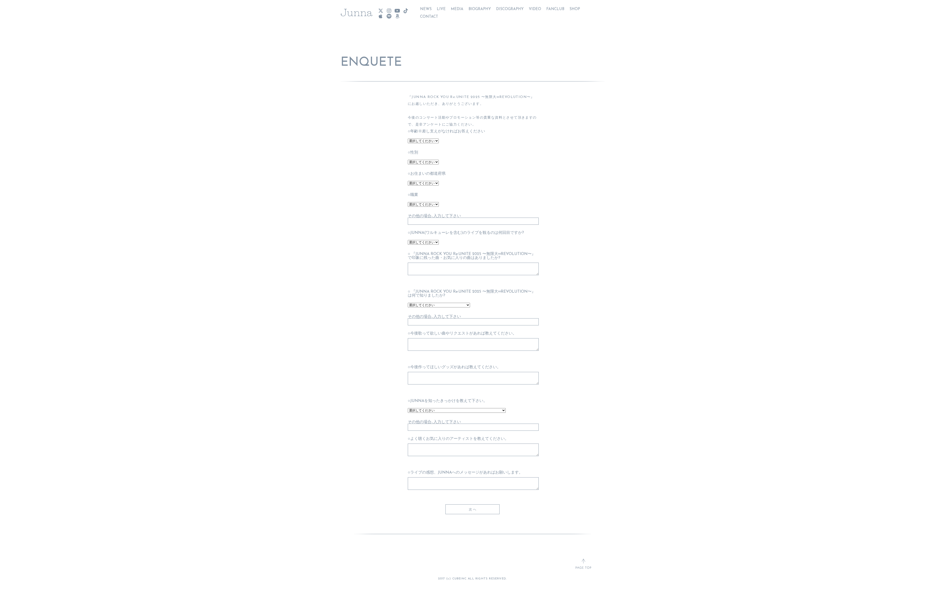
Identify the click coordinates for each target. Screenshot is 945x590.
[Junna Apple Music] (380, 16)
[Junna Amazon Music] (397, 16)
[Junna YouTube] (397, 11)
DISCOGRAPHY (510, 9)
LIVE (441, 9)
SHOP (574, 9)
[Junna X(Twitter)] (380, 11)
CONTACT (429, 17)
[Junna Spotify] (389, 16)
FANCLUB (555, 9)
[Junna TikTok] (405, 11)
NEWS (426, 9)
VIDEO (535, 9)
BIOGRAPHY (480, 9)
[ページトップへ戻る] (583, 564)
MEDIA (457, 9)
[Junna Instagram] (389, 11)
